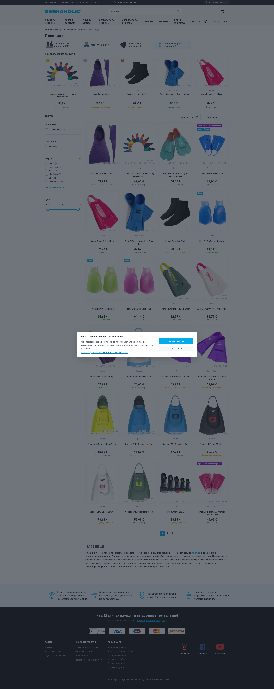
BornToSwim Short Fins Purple (175, 376)
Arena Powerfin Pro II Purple (102, 376)
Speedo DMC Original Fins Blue (139, 444)
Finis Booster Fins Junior (102, 173)
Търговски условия (117, 647)
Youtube (141, 620)
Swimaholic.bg (51, 29)
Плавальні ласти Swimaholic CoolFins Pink (212, 513)
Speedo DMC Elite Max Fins (212, 444)
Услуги (196, 21)
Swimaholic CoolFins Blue (211, 173)
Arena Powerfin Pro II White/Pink (211, 309)
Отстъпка (213, 21)
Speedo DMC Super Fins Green (139, 512)
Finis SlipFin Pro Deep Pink (139, 309)
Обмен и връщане (85, 651)
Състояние (51, 141)
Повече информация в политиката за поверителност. (104, 352)
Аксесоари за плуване (107, 21)
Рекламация (82, 655)
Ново (226, 21)
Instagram (160, 620)
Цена (48, 199)
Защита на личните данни (121, 651)
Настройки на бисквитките (89, 660)
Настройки (176, 348)
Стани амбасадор (117, 663)
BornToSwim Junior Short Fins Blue (139, 242)
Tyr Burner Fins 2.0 (175, 512)
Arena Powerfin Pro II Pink (102, 241)
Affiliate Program (116, 667)
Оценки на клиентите (55, 655)
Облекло (150, 21)
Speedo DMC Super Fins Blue (175, 444)
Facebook (150, 620)
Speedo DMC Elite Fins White (103, 512)
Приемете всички (176, 341)
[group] (62, 84)
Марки (48, 158)
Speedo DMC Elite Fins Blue (139, 376)
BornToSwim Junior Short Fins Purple (212, 378)
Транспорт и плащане (87, 647)
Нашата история (53, 651)
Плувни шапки (87, 21)
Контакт (49, 647)
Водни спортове (179, 21)
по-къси (196, 553)
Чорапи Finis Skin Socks (176, 241)
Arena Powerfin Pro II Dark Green (175, 309)
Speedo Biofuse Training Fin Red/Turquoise (175, 175)
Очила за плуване (50, 21)
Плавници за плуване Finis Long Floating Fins (139, 175)
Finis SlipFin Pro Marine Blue (211, 241)
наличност (51, 124)
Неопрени (164, 21)
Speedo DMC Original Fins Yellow (102, 444)
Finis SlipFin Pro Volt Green (103, 309)
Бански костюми (70, 21)
